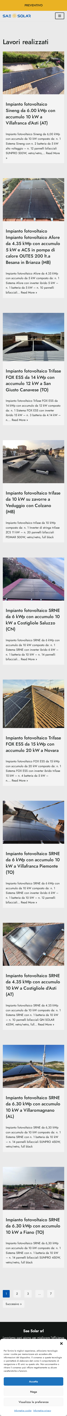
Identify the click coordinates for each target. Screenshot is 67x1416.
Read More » (29, 292)
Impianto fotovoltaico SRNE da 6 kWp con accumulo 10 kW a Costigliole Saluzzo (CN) (33, 619)
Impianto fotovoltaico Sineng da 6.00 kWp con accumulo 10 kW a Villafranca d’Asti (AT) (30, 113)
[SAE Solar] (18, 15)
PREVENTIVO (34, 5)
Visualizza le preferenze (34, 1402)
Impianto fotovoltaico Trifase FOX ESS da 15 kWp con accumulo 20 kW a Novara (33, 743)
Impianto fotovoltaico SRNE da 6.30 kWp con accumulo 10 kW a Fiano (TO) (33, 1225)
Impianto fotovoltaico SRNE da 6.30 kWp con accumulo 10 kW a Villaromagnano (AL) (33, 1107)
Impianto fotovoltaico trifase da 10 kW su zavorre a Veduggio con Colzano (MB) (33, 502)
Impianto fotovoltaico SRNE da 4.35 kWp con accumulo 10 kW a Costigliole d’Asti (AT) (33, 985)
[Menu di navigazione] (59, 15)
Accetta (33, 1381)
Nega (33, 1392)
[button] (61, 1343)
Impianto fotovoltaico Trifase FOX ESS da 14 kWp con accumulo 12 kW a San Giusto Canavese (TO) (33, 380)
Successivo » (14, 1304)
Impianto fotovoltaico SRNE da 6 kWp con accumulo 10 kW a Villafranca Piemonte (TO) (33, 863)
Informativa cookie (22, 1410)
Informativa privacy (42, 1410)
